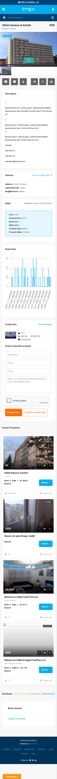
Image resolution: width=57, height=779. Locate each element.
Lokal (51, 749)
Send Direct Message (35, 412)
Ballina (7, 749)
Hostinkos (33, 744)
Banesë (41, 749)
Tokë (33, 754)
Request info (13, 412)
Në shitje (47, 439)
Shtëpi (25, 754)
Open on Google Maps (41, 175)
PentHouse (12, 493)
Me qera (48, 502)
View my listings (45, 324)
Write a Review (48, 694)
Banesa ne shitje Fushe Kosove (21, 597)
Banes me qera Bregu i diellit (19, 536)
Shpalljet (17, 749)
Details (44, 482)
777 (9, 554)
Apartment (30, 749)
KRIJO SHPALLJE (30, 2)
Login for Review (16, 718)
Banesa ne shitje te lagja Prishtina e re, (25, 660)
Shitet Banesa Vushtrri (16, 473)
